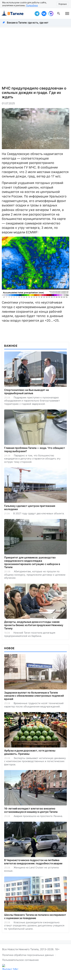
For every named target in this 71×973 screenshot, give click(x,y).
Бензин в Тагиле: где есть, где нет (27, 22)
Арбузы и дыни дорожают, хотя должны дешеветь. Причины (29, 752)
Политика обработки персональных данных (28, 954)
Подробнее (32, 5)
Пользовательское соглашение (20, 959)
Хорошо (62, 4)
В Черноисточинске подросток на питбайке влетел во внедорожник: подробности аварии (33, 862)
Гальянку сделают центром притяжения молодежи (29, 507)
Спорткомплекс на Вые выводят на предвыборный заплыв (26, 391)
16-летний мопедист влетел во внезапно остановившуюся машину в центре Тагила (31, 810)
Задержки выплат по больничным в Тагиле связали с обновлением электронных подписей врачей (34, 696)
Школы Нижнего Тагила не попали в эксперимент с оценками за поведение (35, 916)
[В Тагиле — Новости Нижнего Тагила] (16, 13)
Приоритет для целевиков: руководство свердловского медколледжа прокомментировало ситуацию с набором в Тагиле (32, 562)
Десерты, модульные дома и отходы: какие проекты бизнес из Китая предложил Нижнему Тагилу (33, 625)
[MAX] (51, 13)
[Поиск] (58, 13)
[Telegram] (37, 13)
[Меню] (67, 13)
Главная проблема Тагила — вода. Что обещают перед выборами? (34, 449)
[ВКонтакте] (44, 13)
